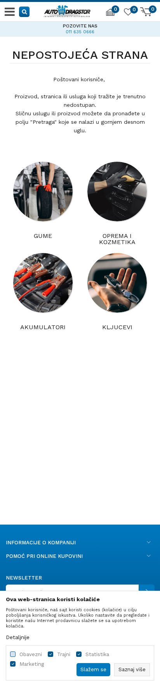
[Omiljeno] (128, 13)
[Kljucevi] (117, 283)
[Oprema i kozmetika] (117, 191)
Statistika (97, 654)
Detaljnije (18, 637)
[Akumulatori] (43, 283)
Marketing (31, 664)
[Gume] (43, 191)
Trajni (63, 654)
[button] (24, 11)
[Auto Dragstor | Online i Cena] (67, 10)
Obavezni (30, 654)
